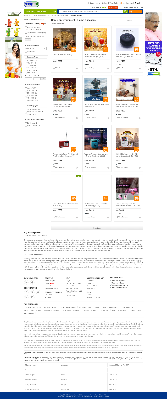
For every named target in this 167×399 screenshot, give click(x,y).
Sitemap (89, 295)
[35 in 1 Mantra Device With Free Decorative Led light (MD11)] (95, 52)
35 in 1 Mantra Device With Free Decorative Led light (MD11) (95, 56)
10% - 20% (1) (32, 90)
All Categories (29, 313)
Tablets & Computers (110, 307)
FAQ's (68, 281)
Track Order (114, 3)
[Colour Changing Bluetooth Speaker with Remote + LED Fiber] (127, 201)
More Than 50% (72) (34, 100)
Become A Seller (92, 286)
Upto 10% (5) (31, 88)
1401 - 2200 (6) (32, 73)
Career (49, 283)
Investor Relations (51, 288)
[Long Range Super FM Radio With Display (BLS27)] (95, 101)
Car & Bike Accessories (70, 310)
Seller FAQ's (91, 288)
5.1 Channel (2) (32, 123)
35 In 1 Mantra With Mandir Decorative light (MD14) (62, 105)
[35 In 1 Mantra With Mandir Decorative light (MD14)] (64, 101)
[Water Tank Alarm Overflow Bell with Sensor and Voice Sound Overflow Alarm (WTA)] (127, 101)
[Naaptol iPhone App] (32, 282)
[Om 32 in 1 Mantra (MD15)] (64, 52)
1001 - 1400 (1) (32, 70)
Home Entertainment (59, 15)
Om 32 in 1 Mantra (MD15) (62, 55)
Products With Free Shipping (36, 33)
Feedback (90, 281)
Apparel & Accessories (68, 307)
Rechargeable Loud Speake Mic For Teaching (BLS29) (95, 205)
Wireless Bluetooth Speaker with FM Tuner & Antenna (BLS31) (95, 155)
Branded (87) (31, 51)
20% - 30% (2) (32, 93)
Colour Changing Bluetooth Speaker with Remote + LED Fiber (128, 205)
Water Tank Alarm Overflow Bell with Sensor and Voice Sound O (127, 105)
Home (26, 15)
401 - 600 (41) (32, 63)
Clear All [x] (40, 20)
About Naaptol (50, 281)
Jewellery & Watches (51, 310)
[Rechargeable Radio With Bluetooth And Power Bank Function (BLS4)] (64, 151)
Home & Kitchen (127, 307)
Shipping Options (72, 286)
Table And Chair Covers (32, 307)
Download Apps (31, 278)
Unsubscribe (70, 295)
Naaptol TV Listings (93, 297)
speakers (31, 240)
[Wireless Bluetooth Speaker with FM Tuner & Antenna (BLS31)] (95, 151)
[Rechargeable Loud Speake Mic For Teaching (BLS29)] (95, 201)
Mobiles (97, 307)
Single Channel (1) (33, 125)
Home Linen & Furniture (32, 310)
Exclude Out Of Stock (34, 30)
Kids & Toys (105, 310)
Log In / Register (101, 3)
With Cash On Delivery (34, 27)
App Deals (48, 297)
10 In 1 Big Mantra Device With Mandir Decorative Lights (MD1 (127, 155)
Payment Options (72, 288)
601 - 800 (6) (31, 65)
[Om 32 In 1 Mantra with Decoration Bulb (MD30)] (64, 201)
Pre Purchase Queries (73, 283)
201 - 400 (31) (32, 60)
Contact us (90, 283)
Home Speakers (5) (33, 109)
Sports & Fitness (135, 310)
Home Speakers (76, 263)
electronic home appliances (106, 248)
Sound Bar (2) (31, 114)
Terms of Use (94, 395)
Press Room (49, 286)
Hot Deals (48, 295)
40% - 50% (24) (32, 98)
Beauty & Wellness (119, 310)
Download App (127, 3)
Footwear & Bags (85, 307)
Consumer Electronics (40, 15)
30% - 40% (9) (32, 95)
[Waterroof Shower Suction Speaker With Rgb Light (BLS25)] (127, 52)
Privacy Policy (103, 395)
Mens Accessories (50, 307)
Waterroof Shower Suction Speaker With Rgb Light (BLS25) (128, 56)
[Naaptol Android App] (26, 282)
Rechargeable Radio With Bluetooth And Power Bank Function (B (65, 155)
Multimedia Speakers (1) (35, 112)
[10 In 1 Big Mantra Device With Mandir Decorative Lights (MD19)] (127, 151)
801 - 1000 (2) (32, 68)
